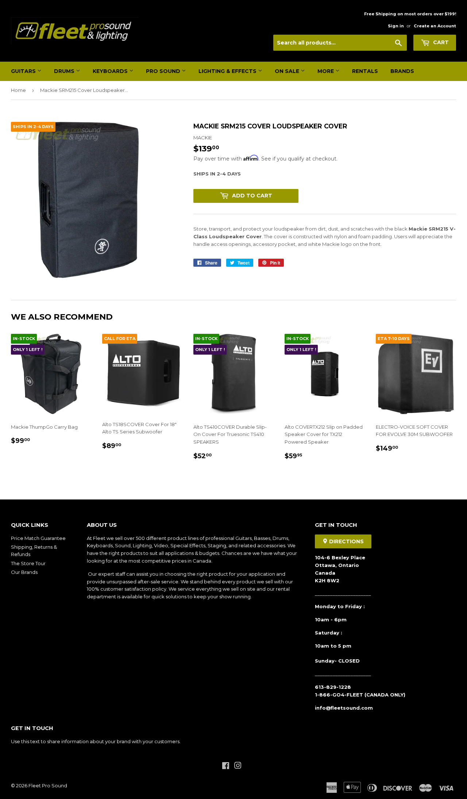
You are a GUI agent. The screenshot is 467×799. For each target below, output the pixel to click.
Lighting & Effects (228, 71)
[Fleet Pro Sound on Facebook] (225, 766)
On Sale (288, 71)
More (326, 71)
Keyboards (111, 71)
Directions (346, 541)
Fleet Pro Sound (47, 785)
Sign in (396, 25)
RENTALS (365, 71)
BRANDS (402, 71)
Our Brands (24, 572)
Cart (440, 42)
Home (18, 90)
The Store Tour (28, 563)
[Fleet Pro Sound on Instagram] (238, 766)
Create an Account (435, 25)
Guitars (24, 71)
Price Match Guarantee (38, 538)
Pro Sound (164, 71)
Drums (65, 71)
